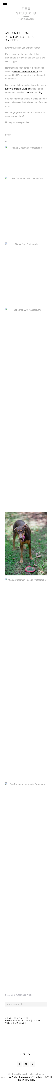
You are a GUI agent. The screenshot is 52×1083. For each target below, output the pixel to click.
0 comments (18, 994)
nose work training (33, 92)
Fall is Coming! (17, 1018)
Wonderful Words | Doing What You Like (23, 1021)
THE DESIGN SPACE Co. (34, 1078)
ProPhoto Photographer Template (25, 1077)
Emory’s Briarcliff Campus (17, 89)
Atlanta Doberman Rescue (25, 71)
